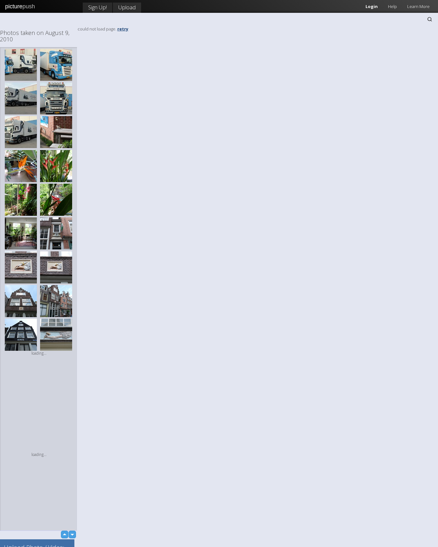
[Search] (430, 19)
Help (392, 6)
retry (122, 29)
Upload (127, 7)
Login (372, 6)
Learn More (418, 6)
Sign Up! (97, 7)
